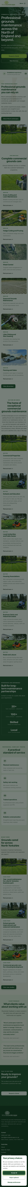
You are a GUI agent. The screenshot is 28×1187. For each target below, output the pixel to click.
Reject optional (14, 1177)
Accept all (14, 1173)
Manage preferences (14, 1182)
